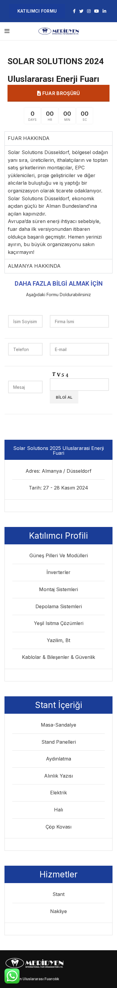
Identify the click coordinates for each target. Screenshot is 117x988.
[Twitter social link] (81, 11)
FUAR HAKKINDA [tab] (29, 138)
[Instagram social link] (88, 11)
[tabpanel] (58, 202)
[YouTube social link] (96, 11)
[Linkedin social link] (104, 11)
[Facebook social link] (74, 11)
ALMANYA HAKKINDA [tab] (34, 266)
